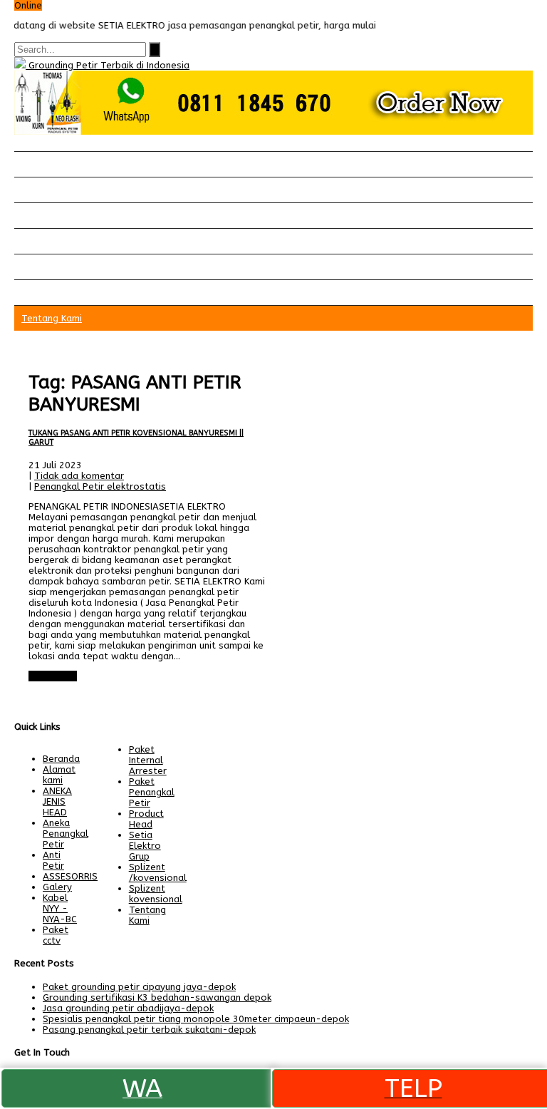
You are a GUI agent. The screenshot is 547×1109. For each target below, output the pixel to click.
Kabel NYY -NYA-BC (60, 908)
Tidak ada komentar (79, 475)
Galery (36, 267)
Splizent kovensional (155, 893)
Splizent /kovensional (158, 872)
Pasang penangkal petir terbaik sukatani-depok (149, 1029)
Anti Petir (53, 860)
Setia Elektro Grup (145, 846)
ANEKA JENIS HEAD (57, 801)
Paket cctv (44, 241)
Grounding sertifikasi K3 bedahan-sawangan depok (157, 997)
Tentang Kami (51, 318)
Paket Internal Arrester (73, 215)
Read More (52, 676)
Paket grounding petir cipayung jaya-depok (139, 986)
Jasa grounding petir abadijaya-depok (128, 1008)
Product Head (146, 819)
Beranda (39, 164)
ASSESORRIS (70, 876)
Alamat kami (49, 292)
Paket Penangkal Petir (70, 190)
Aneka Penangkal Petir (65, 833)
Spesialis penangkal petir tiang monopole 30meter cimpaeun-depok (196, 1018)
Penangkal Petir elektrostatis (100, 486)
